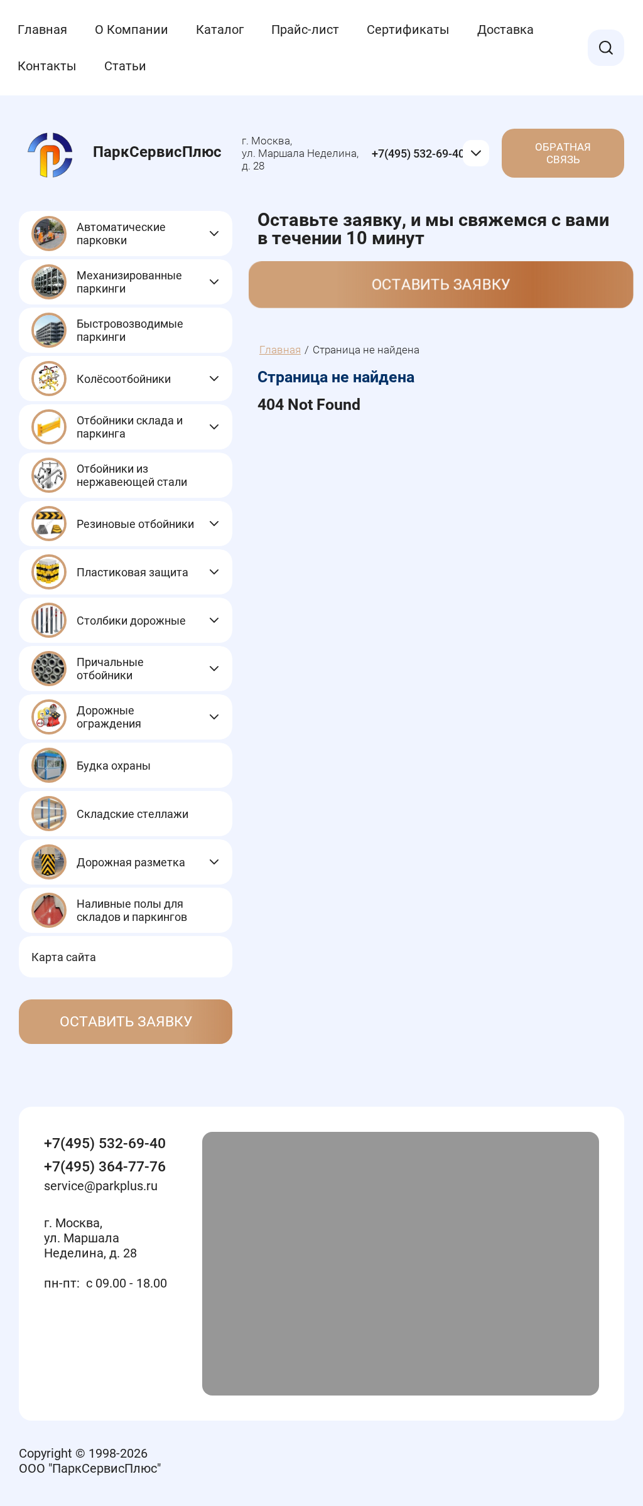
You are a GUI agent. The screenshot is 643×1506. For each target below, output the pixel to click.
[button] (125, 1021)
